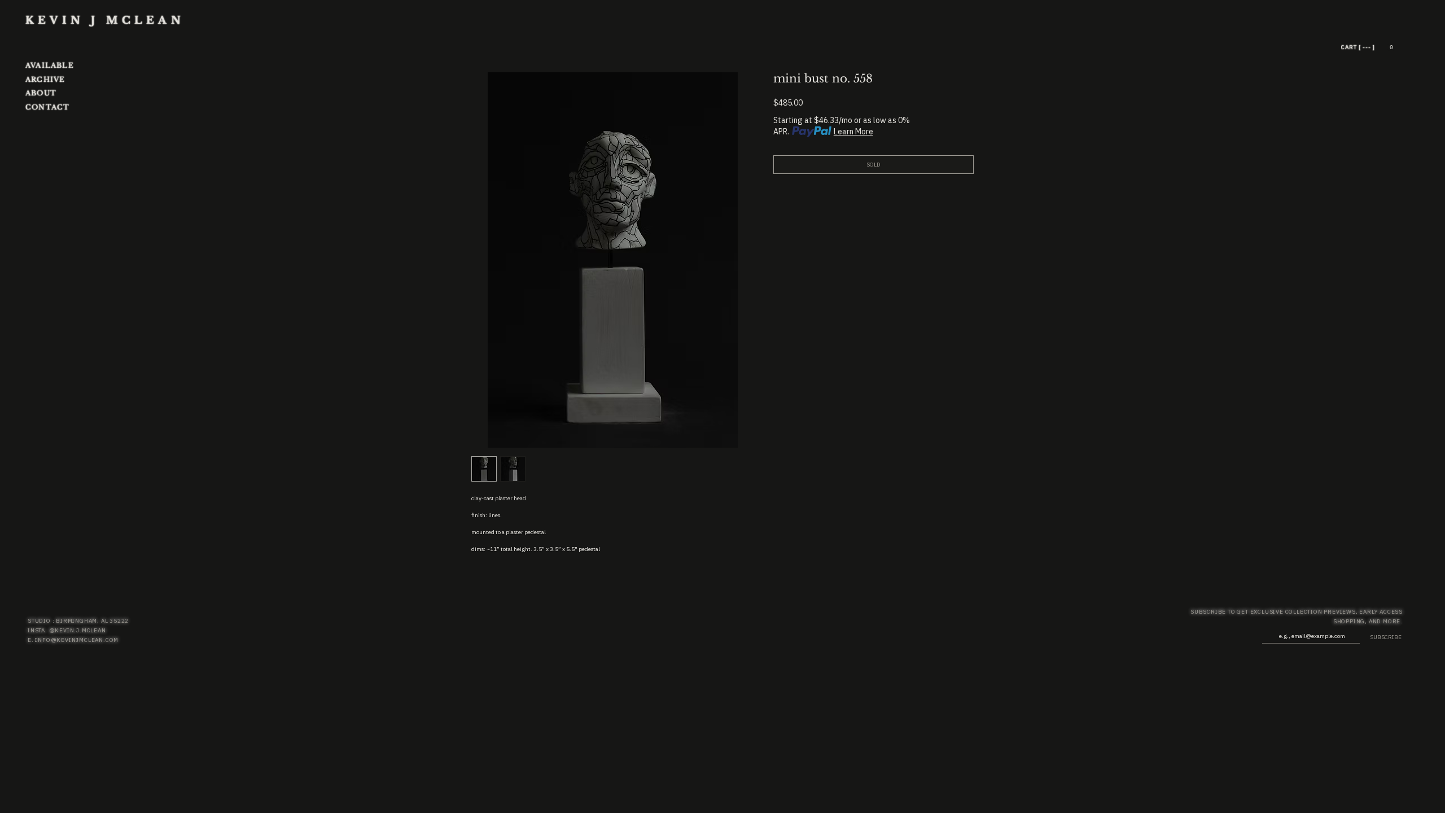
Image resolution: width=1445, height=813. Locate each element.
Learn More (853, 131)
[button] (1391, 47)
